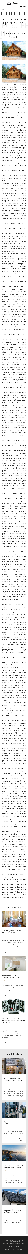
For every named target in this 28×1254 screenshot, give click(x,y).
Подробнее (4, 952)
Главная (7, 1249)
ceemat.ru (17, 1240)
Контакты (12, 1249)
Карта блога (20, 1249)
